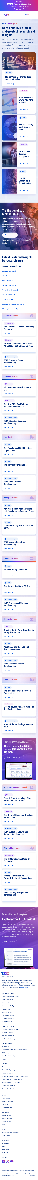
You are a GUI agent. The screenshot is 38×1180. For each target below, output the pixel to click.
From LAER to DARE (7, 1073)
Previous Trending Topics (9, 1089)
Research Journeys (7, 1101)
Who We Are (5, 1140)
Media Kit (5, 1152)
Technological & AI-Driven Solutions (12, 1082)
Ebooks (4, 1095)
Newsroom (5, 1149)
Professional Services (8, 1015)
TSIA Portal (5, 1046)
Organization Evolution (8, 1085)
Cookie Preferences (32, 1174)
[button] (32, 14)
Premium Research (7, 1107)
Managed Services (7, 1012)
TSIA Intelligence (7, 1052)
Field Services (6, 1009)
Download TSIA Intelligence (10, 1056)
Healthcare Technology (8, 1039)
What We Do (5, 1143)
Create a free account (14, 757)
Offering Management (8, 1018)
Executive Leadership (8, 1006)
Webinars (4, 1092)
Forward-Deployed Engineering (10, 1070)
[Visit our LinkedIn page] (3, 1161)
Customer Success (7, 999)
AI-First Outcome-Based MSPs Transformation (15, 1076)
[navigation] (5, 14)
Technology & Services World (10, 1132)
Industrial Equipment (8, 1035)
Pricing (4, 1059)
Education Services (7, 1002)
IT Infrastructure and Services (10, 1029)
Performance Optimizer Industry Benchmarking (15, 1049)
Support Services (7, 1021)
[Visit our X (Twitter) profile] (8, 1161)
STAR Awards (6, 1124)
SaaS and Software (7, 1032)
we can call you (24, 987)
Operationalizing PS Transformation (12, 1079)
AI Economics (6, 1066)
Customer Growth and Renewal (10, 996)
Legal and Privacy (6, 1173)
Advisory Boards (6, 1115)
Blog (3, 1146)
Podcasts (5, 1104)
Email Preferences (18, 1173)
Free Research (6, 1098)
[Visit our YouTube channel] (12, 1161)
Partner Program (6, 1121)
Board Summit (6, 1135)
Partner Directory (7, 1118)
